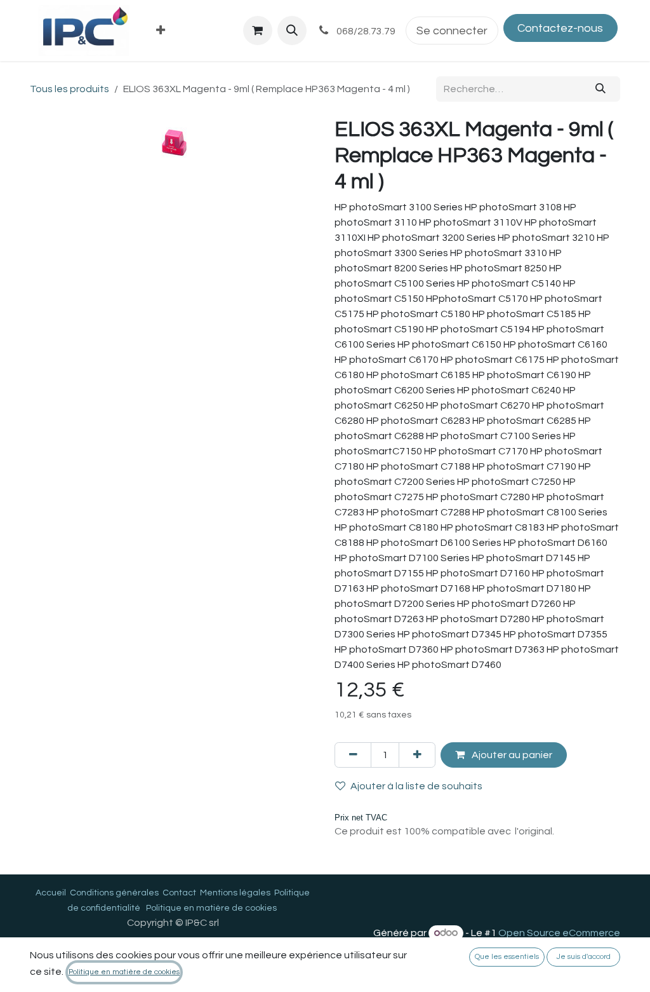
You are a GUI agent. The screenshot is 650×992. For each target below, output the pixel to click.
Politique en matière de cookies (211, 908)
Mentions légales (235, 892)
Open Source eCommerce (559, 933)
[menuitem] (161, 30)
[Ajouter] (417, 755)
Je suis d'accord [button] (584, 957)
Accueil (51, 892)
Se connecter (452, 31)
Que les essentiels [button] (507, 957)
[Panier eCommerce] (257, 30)
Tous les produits (69, 89)
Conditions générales (114, 892)
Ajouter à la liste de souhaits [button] (416, 786)
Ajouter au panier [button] (511, 755)
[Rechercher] (600, 89)
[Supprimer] (353, 755)
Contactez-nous (560, 28)
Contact (179, 892)
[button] (292, 30)
